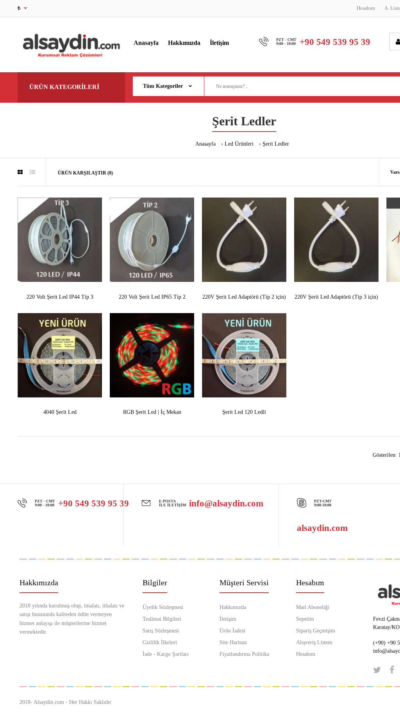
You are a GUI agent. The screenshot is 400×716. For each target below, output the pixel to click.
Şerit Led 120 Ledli (244, 412)
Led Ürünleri (239, 144)
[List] (32, 172)
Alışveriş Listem (314, 642)
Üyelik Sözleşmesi (163, 607)
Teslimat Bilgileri (162, 619)
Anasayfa (205, 144)
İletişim (228, 619)
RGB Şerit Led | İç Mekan (152, 412)
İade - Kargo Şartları (166, 654)
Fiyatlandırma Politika (244, 654)
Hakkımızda (233, 607)
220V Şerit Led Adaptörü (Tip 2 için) (244, 297)
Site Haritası (233, 642)
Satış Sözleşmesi (161, 631)
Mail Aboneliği (312, 607)
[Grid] (20, 172)
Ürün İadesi (232, 631)
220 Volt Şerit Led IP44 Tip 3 (60, 297)
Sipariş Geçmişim (315, 631)
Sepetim (305, 619)
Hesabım (366, 8)
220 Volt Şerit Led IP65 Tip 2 (152, 297)
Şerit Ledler (275, 144)
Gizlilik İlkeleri (160, 642)
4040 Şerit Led (60, 412)
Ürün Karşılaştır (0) (85, 173)
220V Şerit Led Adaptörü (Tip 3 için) (336, 297)
